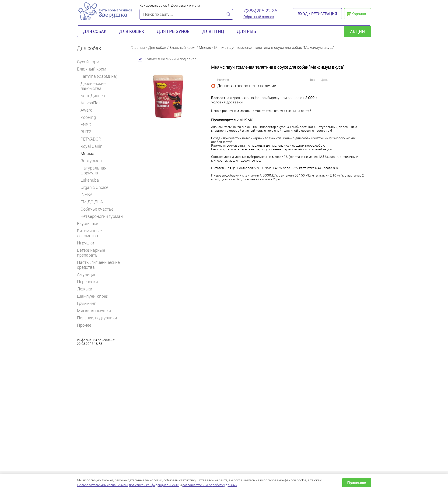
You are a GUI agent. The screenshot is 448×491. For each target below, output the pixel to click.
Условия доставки (227, 102)
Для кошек (131, 31)
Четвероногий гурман (101, 216)
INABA (86, 194)
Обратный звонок (258, 16)
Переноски (87, 281)
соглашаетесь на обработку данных (209, 485)
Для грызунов (173, 31)
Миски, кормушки (94, 310)
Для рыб (246, 31)
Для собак (95, 31)
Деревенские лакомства (92, 86)
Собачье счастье (96, 209)
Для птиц (213, 31)
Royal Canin (91, 146)
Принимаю (356, 482)
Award (86, 110)
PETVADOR (90, 139)
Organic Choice (94, 187)
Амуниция (86, 274)
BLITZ (85, 131)
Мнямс (87, 153)
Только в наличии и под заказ (170, 59)
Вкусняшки (87, 223)
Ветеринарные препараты (91, 253)
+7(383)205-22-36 (259, 11)
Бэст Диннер (92, 95)
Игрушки (85, 242)
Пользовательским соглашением (102, 485)
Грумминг (86, 303)
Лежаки (84, 288)
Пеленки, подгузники (97, 317)
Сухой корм (88, 61)
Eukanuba (89, 180)
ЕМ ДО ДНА (91, 201)
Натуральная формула (93, 170)
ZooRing (88, 117)
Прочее (84, 325)
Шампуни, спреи (92, 296)
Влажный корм (91, 69)
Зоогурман (91, 160)
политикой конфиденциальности (154, 485)
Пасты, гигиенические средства (98, 265)
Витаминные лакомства (89, 233)
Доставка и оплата (185, 5)
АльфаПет (90, 102)
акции (357, 31)
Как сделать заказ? (154, 5)
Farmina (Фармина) (98, 76)
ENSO (85, 124)
